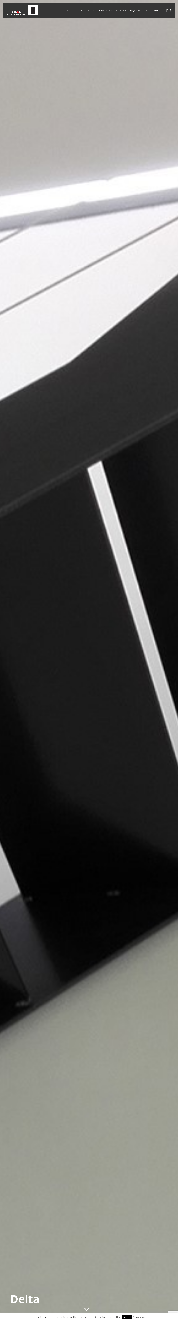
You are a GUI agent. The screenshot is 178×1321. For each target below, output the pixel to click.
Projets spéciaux (138, 10)
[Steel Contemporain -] (23, 14)
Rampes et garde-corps (100, 10)
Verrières (121, 10)
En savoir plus (139, 1317)
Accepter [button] (126, 1317)
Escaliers (80, 10)
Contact (155, 10)
